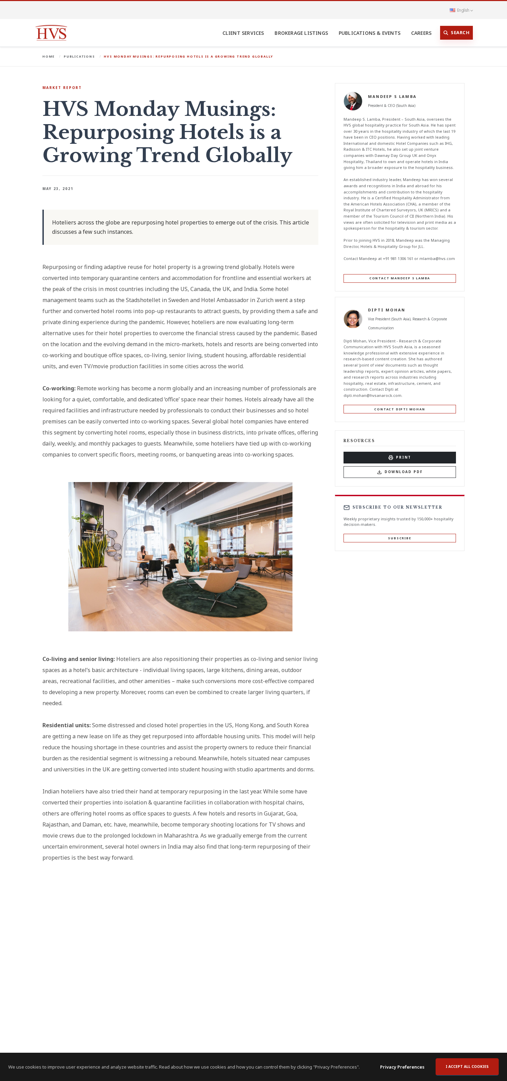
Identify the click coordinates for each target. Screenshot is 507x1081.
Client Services (243, 33)
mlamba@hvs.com (437, 258)
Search (460, 32)
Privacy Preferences (402, 1067)
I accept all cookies (467, 1066)
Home (48, 56)
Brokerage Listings (301, 33)
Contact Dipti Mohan (399, 409)
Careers (421, 33)
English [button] (463, 10)
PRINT (403, 457)
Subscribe (399, 538)
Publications (79, 56)
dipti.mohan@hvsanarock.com (372, 395)
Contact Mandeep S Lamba (399, 278)
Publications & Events (369, 33)
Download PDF (404, 472)
